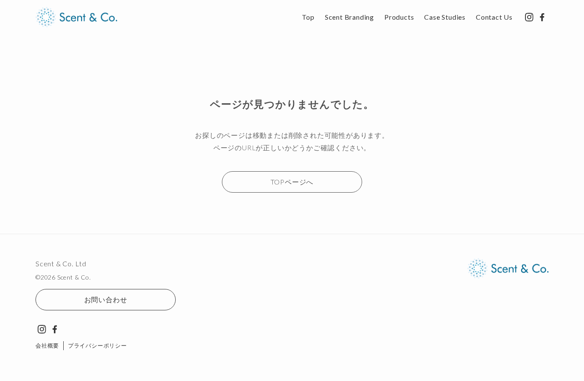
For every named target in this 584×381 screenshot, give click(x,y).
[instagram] (529, 17)
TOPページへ (292, 182)
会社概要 (47, 345)
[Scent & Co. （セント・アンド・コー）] (76, 17)
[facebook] (542, 17)
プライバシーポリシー (97, 345)
